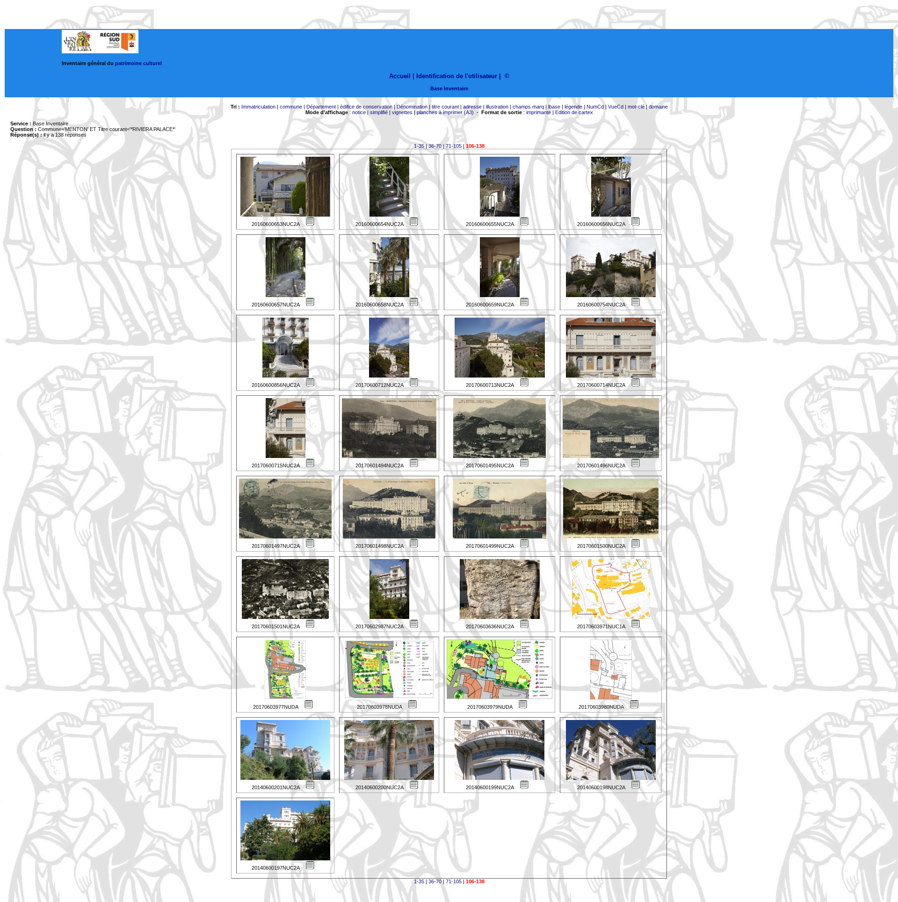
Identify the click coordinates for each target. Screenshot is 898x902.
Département (321, 106)
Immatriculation (258, 106)
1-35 (419, 146)
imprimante (538, 112)
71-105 (454, 146)
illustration (497, 106)
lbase (554, 106)
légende (573, 106)
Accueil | (401, 76)
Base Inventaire (449, 88)
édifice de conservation (366, 106)
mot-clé (636, 106)
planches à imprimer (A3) (445, 112)
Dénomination (412, 106)
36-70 (435, 146)
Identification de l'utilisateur (456, 76)
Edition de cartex (574, 112)
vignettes (402, 112)
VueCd (615, 106)
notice (359, 112)
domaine (658, 106)
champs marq (528, 106)
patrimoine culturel (138, 63)
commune (291, 106)
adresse (472, 106)
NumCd (595, 106)
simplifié (379, 112)
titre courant (445, 106)
